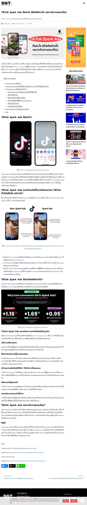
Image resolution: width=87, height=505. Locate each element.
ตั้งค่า (11, 503)
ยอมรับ (74, 501)
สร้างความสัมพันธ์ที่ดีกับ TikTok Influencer (20, 100)
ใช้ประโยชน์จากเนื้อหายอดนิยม (16, 98)
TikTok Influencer (19, 67)
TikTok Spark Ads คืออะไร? (13, 83)
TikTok (8, 19)
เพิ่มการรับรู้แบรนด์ (13, 103)
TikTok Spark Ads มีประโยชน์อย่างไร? (16, 89)
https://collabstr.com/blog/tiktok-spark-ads (34, 327)
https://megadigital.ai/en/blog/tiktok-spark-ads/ (34, 170)
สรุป (7, 112)
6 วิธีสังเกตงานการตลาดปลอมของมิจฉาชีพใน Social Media (75, 126)
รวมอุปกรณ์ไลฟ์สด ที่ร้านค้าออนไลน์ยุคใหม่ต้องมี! (74, 162)
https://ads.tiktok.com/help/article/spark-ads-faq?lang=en (28, 461)
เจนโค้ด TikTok (19, 260)
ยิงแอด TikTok (9, 287)
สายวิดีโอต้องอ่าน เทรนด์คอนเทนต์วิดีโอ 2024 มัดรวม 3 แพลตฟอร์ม (75, 107)
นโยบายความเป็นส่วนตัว (22, 501)
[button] (83, 3)
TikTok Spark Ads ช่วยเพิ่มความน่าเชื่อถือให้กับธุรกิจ (22, 92)
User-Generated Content (40, 336)
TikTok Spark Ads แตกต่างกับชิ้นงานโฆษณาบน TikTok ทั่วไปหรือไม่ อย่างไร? (27, 86)
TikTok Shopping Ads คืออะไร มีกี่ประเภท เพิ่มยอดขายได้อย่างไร (76, 144)
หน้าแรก (3, 19)
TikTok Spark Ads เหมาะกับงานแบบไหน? (17, 109)
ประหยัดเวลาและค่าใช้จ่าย (15, 106)
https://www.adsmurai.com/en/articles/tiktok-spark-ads (27, 452)
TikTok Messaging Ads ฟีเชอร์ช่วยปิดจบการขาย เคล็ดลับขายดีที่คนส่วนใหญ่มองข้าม (75, 88)
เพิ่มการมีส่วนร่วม (13, 95)
